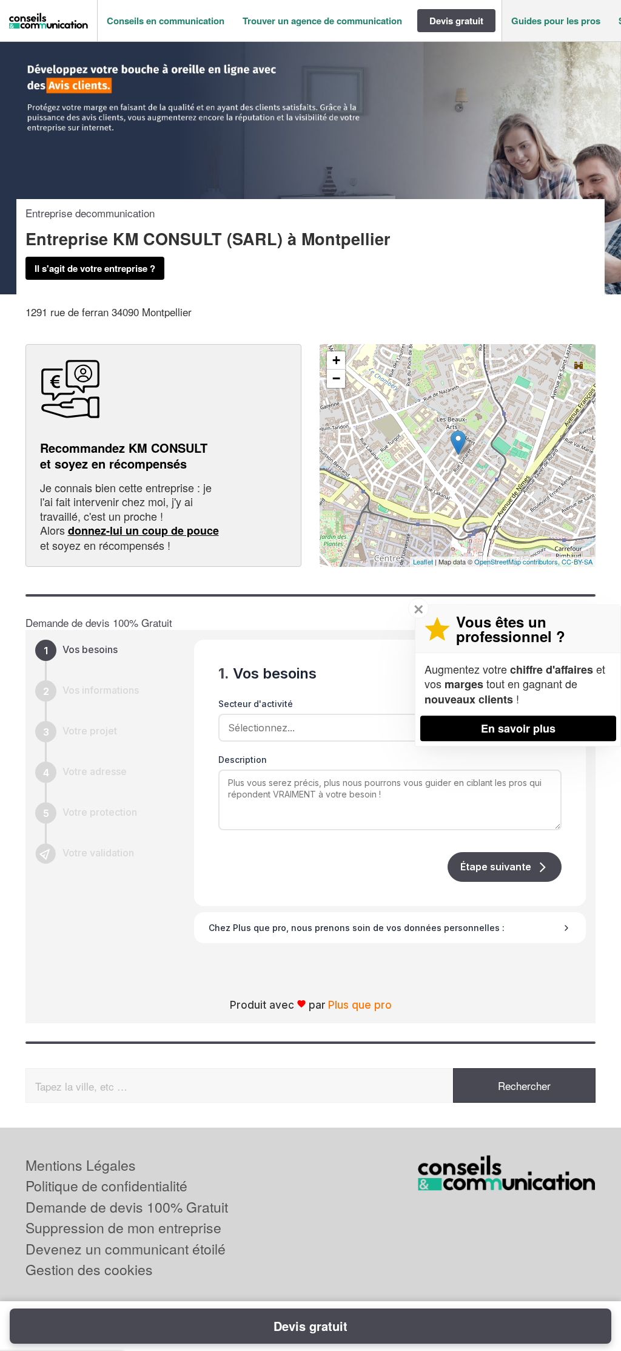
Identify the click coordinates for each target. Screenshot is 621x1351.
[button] (165, 21)
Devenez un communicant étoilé (125, 1249)
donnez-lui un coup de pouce (143, 530)
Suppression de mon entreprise (123, 1227)
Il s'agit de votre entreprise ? (95, 268)
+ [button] (336, 360)
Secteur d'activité (255, 704)
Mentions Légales (80, 1165)
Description (242, 759)
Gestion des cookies (89, 1269)
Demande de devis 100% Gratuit (126, 1207)
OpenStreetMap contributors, (518, 561)
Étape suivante (495, 867)
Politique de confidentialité (106, 1186)
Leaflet (423, 561)
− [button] (336, 378)
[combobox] (385, 727)
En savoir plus (518, 728)
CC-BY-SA (577, 561)
